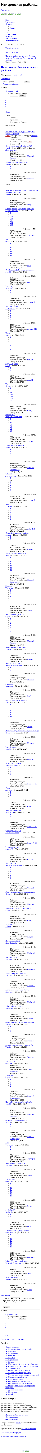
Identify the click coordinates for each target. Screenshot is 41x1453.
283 (11, 225)
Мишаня (30, 178)
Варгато (8, 925)
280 (11, 219)
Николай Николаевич (13, 417)
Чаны (7, 333)
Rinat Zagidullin (11, 943)
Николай (30, 904)
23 (11, 431)
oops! (20, 75)
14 (11, 256)
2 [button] (5, 100)
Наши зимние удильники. (15, 615)
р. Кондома (9, 1075)
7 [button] (5, 110)
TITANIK (31, 235)
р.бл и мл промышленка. (15, 445)
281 (11, 221)
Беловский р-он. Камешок (15, 973)
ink (6, 335)
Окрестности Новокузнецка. (16, 1120)
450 (11, 398)
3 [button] (5, 102)
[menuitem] (7, 20)
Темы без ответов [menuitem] (12, 48)
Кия (7, 1143)
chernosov (31, 969)
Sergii (15, 75)
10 (11, 247)
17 (11, 1192)
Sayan (29, 610)
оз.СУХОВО (10, 1210)
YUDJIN (8, 506)
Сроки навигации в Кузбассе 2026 (18, 146)
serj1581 (30, 441)
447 (11, 392)
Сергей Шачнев (11, 211)
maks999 (8, 1024)
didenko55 (9, 1233)
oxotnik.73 (9, 849)
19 (11, 423)
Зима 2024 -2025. (12, 863)
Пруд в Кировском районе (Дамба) (18, 1102)
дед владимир (10, 476)
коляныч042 (32, 329)
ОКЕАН (8, 1182)
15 (11, 1188)
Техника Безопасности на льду (17, 162)
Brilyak (30, 937)
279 (11, 217)
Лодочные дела (11, 150)
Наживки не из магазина (15, 1163)
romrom (8, 535)
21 (11, 427)
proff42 (8, 1122)
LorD (29, 696)
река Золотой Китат (13, 810)
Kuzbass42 (31, 953)
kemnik (8, 555)
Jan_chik (8, 790)
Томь (7, 384)
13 (11, 253)
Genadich (30, 888)
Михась (8, 447)
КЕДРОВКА (10, 1179)
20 (11, 425)
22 (11, 429)
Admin (7, 136)
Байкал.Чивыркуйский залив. (16, 1261)
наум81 (8, 272)
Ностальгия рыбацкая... (14, 663)
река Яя (8, 504)
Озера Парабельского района (16, 647)
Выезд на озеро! (11, 1277)
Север (7, 366)
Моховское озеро (12, 847)
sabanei (30, 360)
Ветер (29, 1206)
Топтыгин (9, 588)
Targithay (8, 1047)
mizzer (29, 282)
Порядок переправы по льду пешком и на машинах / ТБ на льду (21, 191)
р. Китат (8, 474)
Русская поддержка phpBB (11, 1433)
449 (11, 396)
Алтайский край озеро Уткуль (17, 990)
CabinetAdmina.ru (29, 1429)
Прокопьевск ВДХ (12, 941)
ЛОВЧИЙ (9, 288)
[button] (11, 91)
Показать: (7, 1298)
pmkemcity (9, 686)
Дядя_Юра (9, 812)
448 (11, 394)
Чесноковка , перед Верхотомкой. (18, 908)
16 (11, 1190)
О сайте (34, 136)
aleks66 (8, 241)
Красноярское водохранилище (17, 1230)
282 (11, 223)
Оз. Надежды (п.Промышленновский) (20, 270)
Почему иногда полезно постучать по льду (22, 731)
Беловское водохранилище (15, 553)
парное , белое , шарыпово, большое (19, 209)
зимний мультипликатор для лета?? (19, 1045)
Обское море (10, 415)
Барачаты (9, 684)
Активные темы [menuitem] (11, 52)
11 (11, 249)
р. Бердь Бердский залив (14, 1006)
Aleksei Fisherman (12, 765)
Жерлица (8, 586)
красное (8, 239)
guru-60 (8, 1279)
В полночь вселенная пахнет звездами (20, 892)
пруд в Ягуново (11, 364)
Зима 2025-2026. (11, 307)
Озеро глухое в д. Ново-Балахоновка (19, 1022)
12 (11, 251)
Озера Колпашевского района (16, 533)
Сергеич (8, 386)
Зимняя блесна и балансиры (16, 700)
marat (29, 266)
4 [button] (5, 104)
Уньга (7, 788)
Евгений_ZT (10, 309)
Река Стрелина (11, 747)
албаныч (30, 1041)
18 (11, 1194)
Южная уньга (10, 1061)
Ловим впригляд (11, 957)
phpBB (18, 1423)
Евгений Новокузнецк (14, 1263)
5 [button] (5, 106)
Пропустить (5, 10)
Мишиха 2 (9, 286)
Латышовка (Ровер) (13, 763)
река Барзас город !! (13, 831)
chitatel (29, 727)
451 (11, 400)
